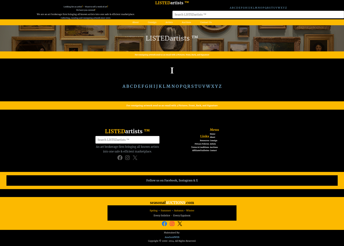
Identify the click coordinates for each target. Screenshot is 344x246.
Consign (213, 140)
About (212, 137)
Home (212, 134)
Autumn (179, 210)
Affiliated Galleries (200, 150)
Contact (213, 150)
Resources (204, 140)
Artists (213, 144)
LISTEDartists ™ (172, 38)
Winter (190, 210)
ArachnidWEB (172, 237)
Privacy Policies (202, 144)
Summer (166, 210)
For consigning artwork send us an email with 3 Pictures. (160, 55)
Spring (154, 210)
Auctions (214, 147)
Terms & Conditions (200, 147)
